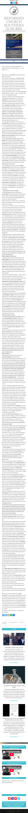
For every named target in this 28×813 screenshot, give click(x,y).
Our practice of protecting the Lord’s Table (14, 686)
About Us (14, 56)
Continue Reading (14, 662)
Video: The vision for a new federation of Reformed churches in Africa (14, 719)
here (8, 69)
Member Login (14, 0)
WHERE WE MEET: (14, 51)
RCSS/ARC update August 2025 (14, 647)
